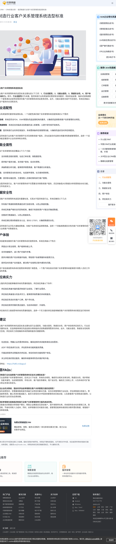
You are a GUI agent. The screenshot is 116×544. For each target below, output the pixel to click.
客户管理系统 (20, 532)
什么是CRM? (105, 139)
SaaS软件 (22, 498)
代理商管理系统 (7, 510)
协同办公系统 (38, 532)
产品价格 (37, 504)
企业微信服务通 (7, 520)
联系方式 (53, 510)
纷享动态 (53, 501)
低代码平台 (54, 532)
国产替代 (78, 532)
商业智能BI (47, 532)
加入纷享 (53, 507)
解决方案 (22, 494)
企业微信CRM (7, 514)
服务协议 (53, 514)
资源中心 (38, 494)
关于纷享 (54, 494)
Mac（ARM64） (80, 510)
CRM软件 (6, 532)
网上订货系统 (29, 532)
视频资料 (37, 514)
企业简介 (53, 498)
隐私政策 (53, 517)
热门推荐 (5, 528)
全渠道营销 (104, 74)
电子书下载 (38, 510)
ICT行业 (21, 507)
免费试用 (85, 426)
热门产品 (6, 494)
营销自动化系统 (7, 501)
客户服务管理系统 (8, 504)
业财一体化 (71, 532)
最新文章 (12, 528)
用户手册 (37, 501)
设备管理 (105, 97)
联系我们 (96, 494)
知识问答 (37, 517)
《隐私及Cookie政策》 (92, 539)
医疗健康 (21, 510)
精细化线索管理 (106, 161)
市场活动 (37, 507)
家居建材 (21, 517)
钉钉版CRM (6, 517)
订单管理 (105, 85)
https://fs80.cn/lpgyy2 (16, 364)
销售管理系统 (7, 498)
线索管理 (105, 80)
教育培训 (21, 520)
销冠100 (90, 532)
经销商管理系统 (7, 507)
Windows (78, 504)
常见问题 (37, 498)
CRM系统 (12, 532)
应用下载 (76, 494)
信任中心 (53, 504)
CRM (2, 10)
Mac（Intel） (79, 507)
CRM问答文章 (11, 10)
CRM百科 (38, 520)
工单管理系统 (63, 532)
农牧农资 (21, 514)
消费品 (21, 501)
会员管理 (105, 91)
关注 (15, 22)
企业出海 (84, 532)
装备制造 (21, 504)
